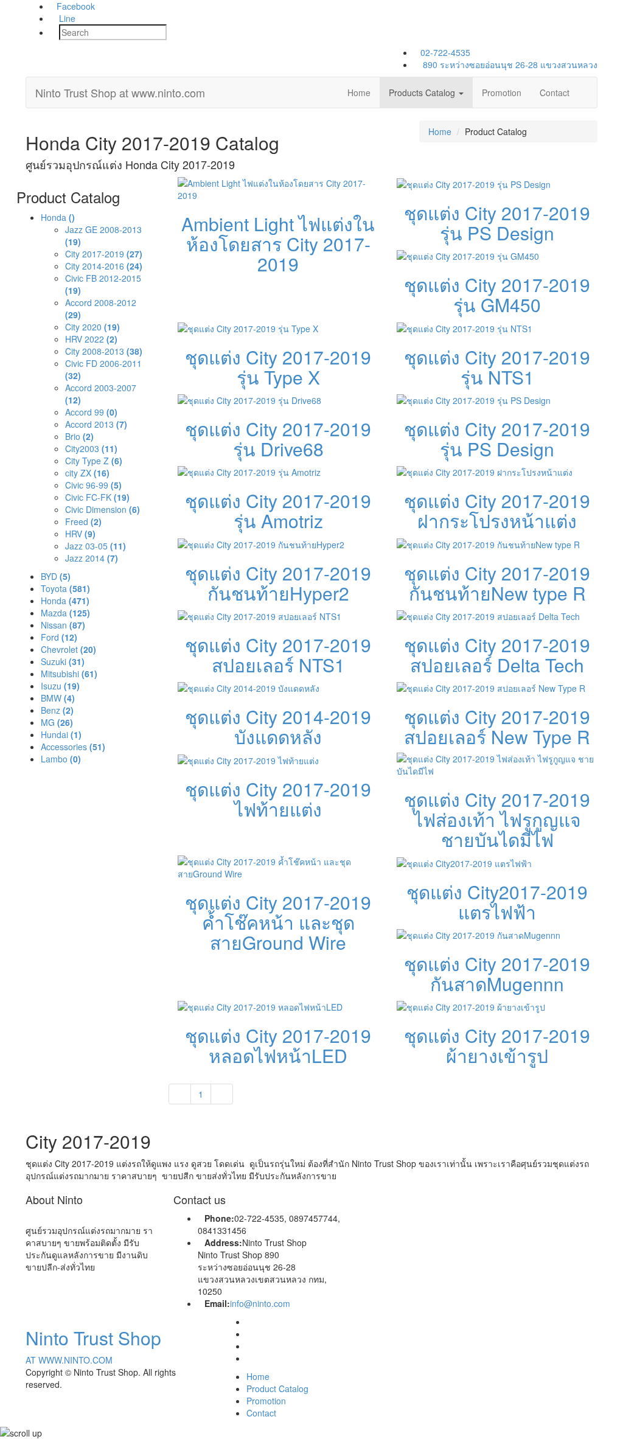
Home (359, 92)
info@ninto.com (260, 1303)
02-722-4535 (445, 52)
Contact (554, 92)
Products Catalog (423, 92)
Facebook (76, 6)
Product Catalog (277, 1388)
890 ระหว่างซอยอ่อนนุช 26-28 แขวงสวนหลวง (508, 64)
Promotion (501, 92)
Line (66, 18)
